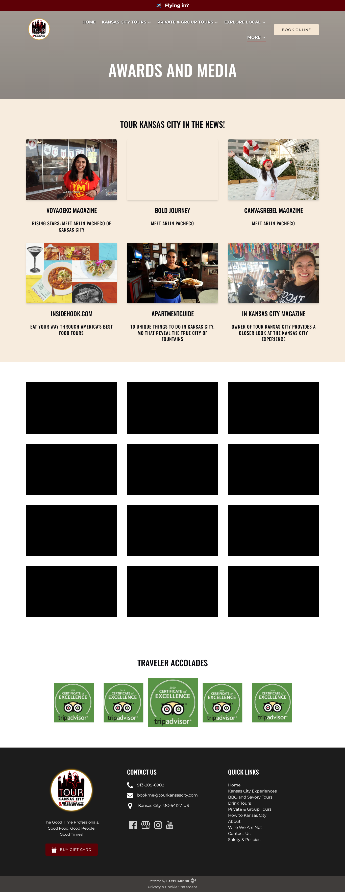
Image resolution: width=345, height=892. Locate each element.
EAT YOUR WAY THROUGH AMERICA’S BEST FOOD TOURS (71, 329)
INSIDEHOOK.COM (71, 313)
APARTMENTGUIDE (173, 313)
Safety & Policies (244, 839)
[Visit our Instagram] (158, 825)
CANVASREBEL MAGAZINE (273, 210)
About (234, 821)
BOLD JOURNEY (172, 210)
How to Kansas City (247, 815)
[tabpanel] (173, 702)
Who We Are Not (245, 827)
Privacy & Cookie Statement (172, 887)
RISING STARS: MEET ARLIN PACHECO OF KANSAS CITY (71, 226)
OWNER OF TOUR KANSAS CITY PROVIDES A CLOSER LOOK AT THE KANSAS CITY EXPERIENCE (274, 332)
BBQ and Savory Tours (250, 797)
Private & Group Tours (250, 809)
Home (89, 22)
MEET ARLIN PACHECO (172, 223)
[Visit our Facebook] (133, 825)
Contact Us (239, 833)
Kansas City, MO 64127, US (163, 805)
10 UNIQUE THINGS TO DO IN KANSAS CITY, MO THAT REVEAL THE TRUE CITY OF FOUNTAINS (173, 332)
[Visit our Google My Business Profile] (145, 825)
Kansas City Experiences (252, 791)
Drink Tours (239, 803)
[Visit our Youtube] (169, 825)
